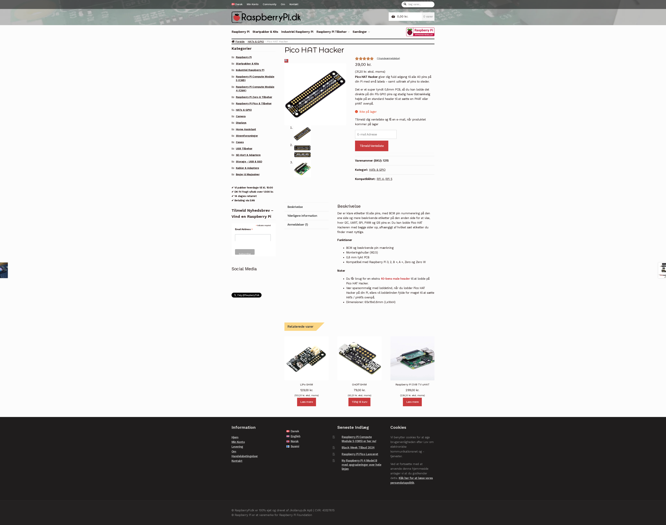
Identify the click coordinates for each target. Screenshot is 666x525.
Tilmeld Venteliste (372, 146)
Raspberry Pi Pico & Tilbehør (254, 103)
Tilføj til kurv (359, 401)
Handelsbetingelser (245, 456)
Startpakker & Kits (265, 31)
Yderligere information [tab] (302, 215)
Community (269, 4)
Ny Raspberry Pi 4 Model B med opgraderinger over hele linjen (361, 464)
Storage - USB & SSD (249, 161)
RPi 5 (388, 179)
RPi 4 (380, 179)
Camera (241, 116)
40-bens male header (395, 278)
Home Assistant (246, 129)
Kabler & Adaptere (247, 168)
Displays (241, 122)
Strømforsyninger (247, 135)
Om (283, 4)
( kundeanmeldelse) (388, 58)
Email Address (244, 229)
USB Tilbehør (244, 148)
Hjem (235, 437)
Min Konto (252, 4)
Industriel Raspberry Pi (297, 31)
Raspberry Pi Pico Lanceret (360, 454)
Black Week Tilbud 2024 (358, 447)
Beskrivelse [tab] (295, 207)
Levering (237, 446)
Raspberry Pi (240, 31)
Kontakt (293, 4)
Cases (240, 142)
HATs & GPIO (256, 41)
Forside (240, 41)
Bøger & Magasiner (248, 174)
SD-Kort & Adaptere (248, 155)
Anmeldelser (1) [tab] (297, 224)
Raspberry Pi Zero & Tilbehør (254, 97)
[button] (286, 61)
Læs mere (306, 401)
